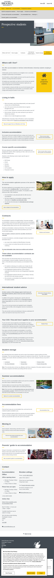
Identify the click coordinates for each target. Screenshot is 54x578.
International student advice (31, 53)
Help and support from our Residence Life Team (14, 123)
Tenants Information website (27, 485)
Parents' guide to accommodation (9, 17)
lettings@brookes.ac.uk (26, 492)
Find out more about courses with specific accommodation (44, 152)
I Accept (41, 573)
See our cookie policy (36, 561)
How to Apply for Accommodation (11, 207)
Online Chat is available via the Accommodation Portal (9, 502)
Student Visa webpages (7, 340)
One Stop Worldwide (9, 363)
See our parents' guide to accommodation (13, 458)
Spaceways (23, 362)
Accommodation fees (26, 14)
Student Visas (44, 323)
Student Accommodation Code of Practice (23, 120)
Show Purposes (9, 573)
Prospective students (26, 8)
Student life (8, 8)
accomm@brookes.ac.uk (14, 333)
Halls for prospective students (8, 11)
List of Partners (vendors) (8, 569)
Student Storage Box (42, 363)
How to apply (20, 11)
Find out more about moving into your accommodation (14, 436)
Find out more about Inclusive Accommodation (44, 137)
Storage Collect (40, 362)
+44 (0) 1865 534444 (28, 475)
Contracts (23, 52)
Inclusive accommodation (31, 11)
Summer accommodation (47, 53)
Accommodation (16, 8)
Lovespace (7, 362)
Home (3, 8)
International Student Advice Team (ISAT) (44, 293)
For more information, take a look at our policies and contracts (17, 249)
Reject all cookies (31, 573)
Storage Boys (24, 363)
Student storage (39, 52)
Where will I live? (6, 52)
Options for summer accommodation (12, 396)
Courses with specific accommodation (10, 14)
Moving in (34, 14)
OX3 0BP (4, 522)
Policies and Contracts (44, 232)
